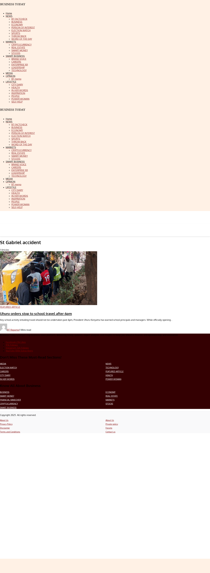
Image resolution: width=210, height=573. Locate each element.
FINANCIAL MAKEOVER (10, 400)
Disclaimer (5, 428)
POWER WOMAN (113, 379)
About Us (4, 420)
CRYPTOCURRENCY (9, 403)
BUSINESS (4, 392)
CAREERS (4, 371)
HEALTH (109, 375)
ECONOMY (110, 392)
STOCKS (109, 403)
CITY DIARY (5, 375)
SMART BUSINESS (8, 407)
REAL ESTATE (112, 396)
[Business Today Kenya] (13, 112)
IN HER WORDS (7, 379)
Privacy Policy (6, 424)
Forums (109, 428)
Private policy (112, 424)
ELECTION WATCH (8, 367)
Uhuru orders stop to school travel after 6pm (36, 313)
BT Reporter (13, 329)
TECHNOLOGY (112, 367)
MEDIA (3, 364)
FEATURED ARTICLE (115, 371)
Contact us (110, 432)
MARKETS (110, 400)
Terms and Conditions (10, 432)
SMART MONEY (7, 396)
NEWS (108, 364)
